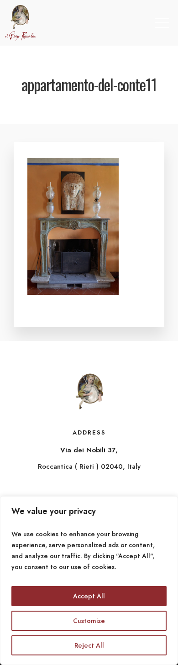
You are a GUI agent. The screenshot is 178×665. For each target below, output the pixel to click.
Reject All (89, 645)
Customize (89, 620)
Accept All (89, 596)
